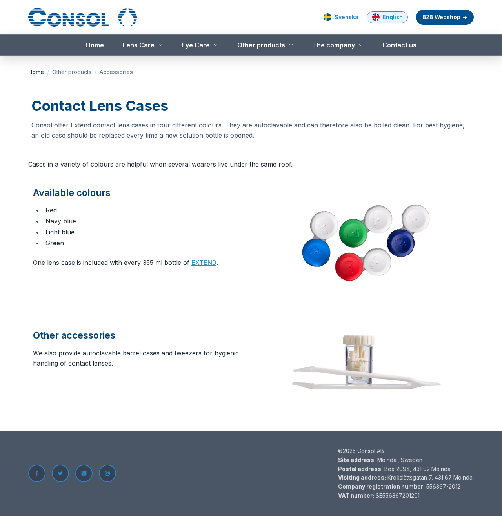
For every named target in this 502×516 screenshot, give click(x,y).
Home (95, 45)
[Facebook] (36, 473)
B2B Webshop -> (444, 17)
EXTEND (203, 262)
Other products (261, 45)
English (393, 17)
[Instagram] (107, 473)
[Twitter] (60, 473)
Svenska (346, 17)
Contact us (399, 45)
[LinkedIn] (84, 473)
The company (334, 45)
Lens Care (139, 45)
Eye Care (196, 45)
